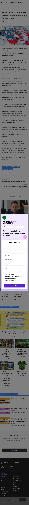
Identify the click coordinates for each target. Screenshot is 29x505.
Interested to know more (11, 280)
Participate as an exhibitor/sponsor (13, 276)
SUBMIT (14, 285)
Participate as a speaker (11, 278)
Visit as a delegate (9, 274)
